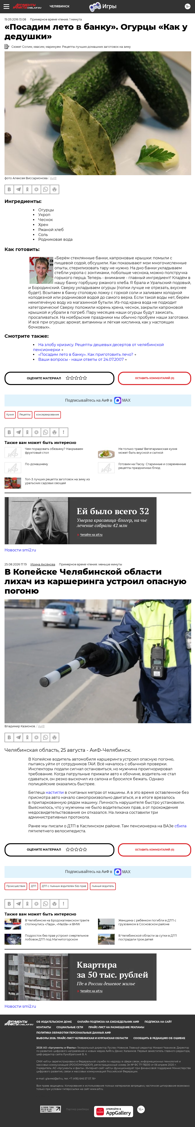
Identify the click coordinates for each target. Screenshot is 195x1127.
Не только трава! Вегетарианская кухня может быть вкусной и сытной (147, 450)
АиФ (53, 178)
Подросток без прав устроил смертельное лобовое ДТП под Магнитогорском (56, 937)
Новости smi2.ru (20, 550)
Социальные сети (69, 1027)
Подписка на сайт (158, 1021)
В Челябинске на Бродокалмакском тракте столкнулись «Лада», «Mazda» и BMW (57, 922)
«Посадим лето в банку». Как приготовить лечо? (85, 354)
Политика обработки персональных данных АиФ (73, 1032)
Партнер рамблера (77, 1109)
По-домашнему (36, 464)
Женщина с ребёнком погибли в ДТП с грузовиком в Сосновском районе (147, 922)
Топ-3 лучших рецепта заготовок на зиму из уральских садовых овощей (57, 481)
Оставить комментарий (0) (154, 378)
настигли (55, 792)
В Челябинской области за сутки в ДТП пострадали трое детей (147, 937)
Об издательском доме (54, 1021)
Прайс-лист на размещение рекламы (116, 1027)
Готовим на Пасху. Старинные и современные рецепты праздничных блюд (152, 466)
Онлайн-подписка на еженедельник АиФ (108, 1021)
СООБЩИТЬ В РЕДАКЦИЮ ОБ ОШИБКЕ (159, 1038)
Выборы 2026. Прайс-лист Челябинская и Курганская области (82, 1038)
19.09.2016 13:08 (15, 19)
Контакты (43, 1027)
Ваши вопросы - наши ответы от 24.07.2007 (81, 359)
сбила (180, 826)
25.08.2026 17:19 (16, 564)
